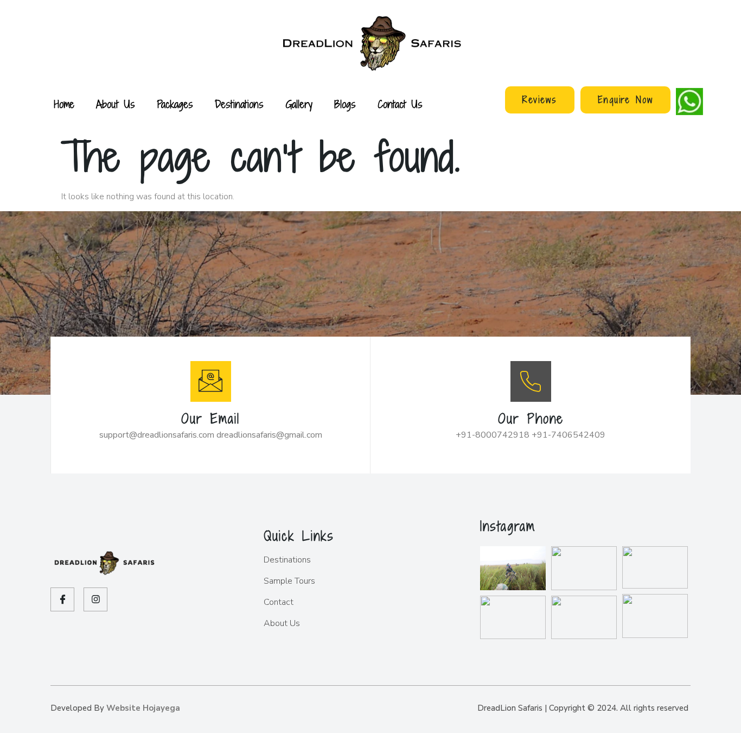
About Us (115, 104)
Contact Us (400, 104)
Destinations (239, 104)
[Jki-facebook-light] (62, 599)
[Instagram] (95, 599)
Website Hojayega (143, 708)
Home (64, 104)
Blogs (345, 104)
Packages (175, 104)
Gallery (298, 104)
